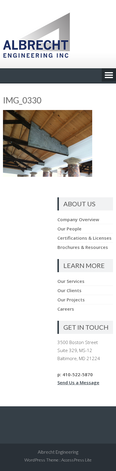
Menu (109, 75)
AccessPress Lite (76, 459)
